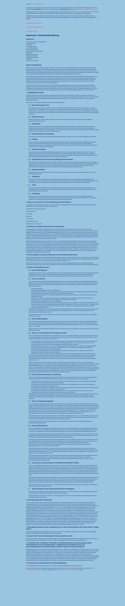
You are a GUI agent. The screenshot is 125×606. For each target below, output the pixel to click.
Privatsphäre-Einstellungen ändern (34, 23)
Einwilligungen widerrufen (32, 31)
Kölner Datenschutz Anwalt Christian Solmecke (68, 569)
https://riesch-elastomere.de (37, 4)
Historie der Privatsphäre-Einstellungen (35, 27)
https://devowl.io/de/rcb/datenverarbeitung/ (87, 9)
